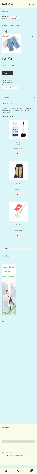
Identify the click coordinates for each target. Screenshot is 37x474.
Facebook (6, 427)
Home (5, 25)
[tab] (18, 97)
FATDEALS (7, 4)
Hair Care (10, 25)
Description (5, 97)
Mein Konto (6, 471)
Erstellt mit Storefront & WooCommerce (14, 455)
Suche (18, 471)
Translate (14, 18)
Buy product (7, 73)
